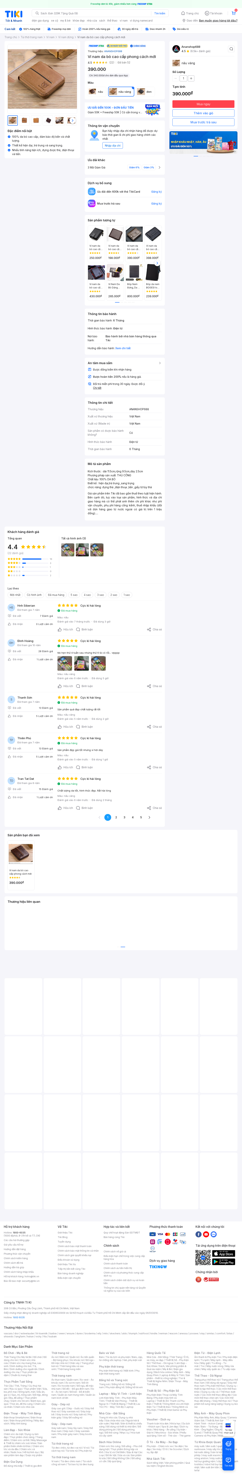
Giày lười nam (58, 1428)
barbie (53, 1333)
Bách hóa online (163, 1372)
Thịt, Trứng (21, 1385)
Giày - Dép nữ (60, 1404)
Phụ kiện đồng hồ (115, 1387)
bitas (230, 1333)
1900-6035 (19, 1232)
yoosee (193, 1333)
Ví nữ (86, 1447)
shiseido (8, 1336)
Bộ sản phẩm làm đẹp (24, 1454)
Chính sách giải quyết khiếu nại (74, 1255)
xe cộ (54, 20)
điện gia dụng (40, 20)
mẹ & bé (65, 20)
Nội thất (115, 1423)
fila (45, 1336)
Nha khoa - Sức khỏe (166, 1432)
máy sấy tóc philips (218, 1449)
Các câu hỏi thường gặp (16, 1240)
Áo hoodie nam (66, 1385)
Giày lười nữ (80, 1414)
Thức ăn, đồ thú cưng (21, 1403)
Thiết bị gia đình (33, 1465)
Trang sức (104, 1384)
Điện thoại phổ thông (21, 1420)
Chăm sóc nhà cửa (24, 1406)
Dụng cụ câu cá (210, 1391)
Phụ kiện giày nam (68, 1434)
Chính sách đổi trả (13, 1262)
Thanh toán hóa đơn (157, 1423)
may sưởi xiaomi (211, 1455)
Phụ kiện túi (85, 1450)
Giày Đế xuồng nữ (72, 1417)
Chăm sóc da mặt (13, 1434)
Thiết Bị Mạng (117, 1403)
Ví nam (55, 1461)
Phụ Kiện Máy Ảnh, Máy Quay (210, 1417)
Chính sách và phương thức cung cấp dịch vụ (124, 1274)
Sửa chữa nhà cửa (114, 1420)
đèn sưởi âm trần (210, 1467)
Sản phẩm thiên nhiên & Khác (23, 1445)
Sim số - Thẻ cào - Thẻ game (174, 1435)
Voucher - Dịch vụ (158, 1419)
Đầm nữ (64, 1357)
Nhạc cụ (124, 1432)
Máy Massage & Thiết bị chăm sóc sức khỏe (25, 1442)
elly (99, 1333)
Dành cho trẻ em (20, 1400)
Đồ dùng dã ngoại (216, 1382)
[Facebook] (198, 1234)
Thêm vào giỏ (203, 113)
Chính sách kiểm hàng (16, 1258)
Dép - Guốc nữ (75, 1408)
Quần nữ (74, 1357)
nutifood (144, 1333)
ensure (70, 1333)
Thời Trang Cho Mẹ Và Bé (18, 1357)
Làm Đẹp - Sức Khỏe (17, 1430)
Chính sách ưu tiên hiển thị (118, 1268)
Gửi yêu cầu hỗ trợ (13, 1244)
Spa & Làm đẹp (170, 1426)
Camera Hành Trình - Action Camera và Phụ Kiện (215, 1423)
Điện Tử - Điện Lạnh (207, 1353)
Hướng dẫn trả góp (14, 1267)
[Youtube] (206, 1234)
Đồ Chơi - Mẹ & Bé (15, 1353)
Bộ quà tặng (114, 1461)
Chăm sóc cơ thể (20, 1440)
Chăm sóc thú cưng (109, 1446)
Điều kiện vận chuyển (69, 1278)
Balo (101, 1357)
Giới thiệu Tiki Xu (67, 1264)
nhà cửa (92, 20)
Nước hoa (16, 1452)
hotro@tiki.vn (32, 1276)
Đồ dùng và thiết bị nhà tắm (121, 1426)
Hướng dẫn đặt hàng (15, 1249)
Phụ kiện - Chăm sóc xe (160, 1446)
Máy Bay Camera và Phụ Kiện (214, 1434)
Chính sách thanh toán (116, 1263)
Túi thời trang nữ (62, 1443)
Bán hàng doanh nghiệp (71, 1273)
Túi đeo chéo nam (71, 1461)
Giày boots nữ (64, 1414)
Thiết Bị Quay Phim (213, 1432)
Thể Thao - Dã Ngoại (208, 1375)
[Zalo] (214, 1234)
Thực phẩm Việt (32, 1388)
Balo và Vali (107, 1353)
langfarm (20, 1336)
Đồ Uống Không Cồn (119, 1458)
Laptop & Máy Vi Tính (172, 1375)
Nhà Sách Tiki (156, 1458)
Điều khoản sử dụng (68, 1259)
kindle (153, 1333)
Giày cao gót (58, 1408)
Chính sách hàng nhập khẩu (19, 1271)
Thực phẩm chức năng (22, 1437)
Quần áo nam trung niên (71, 1394)
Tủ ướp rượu (228, 1369)
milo (105, 1333)
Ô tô (165, 1449)
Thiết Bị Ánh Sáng (215, 1420)
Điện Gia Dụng (13, 1461)
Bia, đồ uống (15, 1397)
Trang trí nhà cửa (108, 1417)
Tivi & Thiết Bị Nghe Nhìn (166, 1380)
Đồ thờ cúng (111, 1432)
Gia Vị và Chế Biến (115, 1452)
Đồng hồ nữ (118, 1384)
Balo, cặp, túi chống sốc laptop (121, 1358)
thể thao (112, 20)
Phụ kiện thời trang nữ (110, 1370)
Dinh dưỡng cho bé (20, 1366)
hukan (30, 1336)
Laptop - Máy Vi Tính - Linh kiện (120, 1393)
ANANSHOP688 (113, 51)
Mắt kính (128, 1370)
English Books (165, 1465)
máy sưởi (199, 1446)
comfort (220, 1333)
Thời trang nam (61, 1375)
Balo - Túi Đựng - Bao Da (214, 1426)
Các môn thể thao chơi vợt (215, 1396)
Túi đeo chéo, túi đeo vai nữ (66, 1447)
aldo (124, 1333)
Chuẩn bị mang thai (21, 1375)
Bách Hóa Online (110, 1442)
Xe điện (179, 1446)
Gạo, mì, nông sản (21, 1394)
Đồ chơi (37, 1357)
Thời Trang (176, 1357)
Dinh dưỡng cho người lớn (23, 1369)
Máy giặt (205, 1363)
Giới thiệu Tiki (65, 1232)
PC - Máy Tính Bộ (114, 1406)
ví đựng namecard (141, 20)
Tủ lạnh (205, 1360)
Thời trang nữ (60, 1353)
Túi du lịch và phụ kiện (118, 1357)
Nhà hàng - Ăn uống (164, 1429)
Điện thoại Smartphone (16, 1417)
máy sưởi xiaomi (219, 1458)
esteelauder (27, 1333)
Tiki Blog (62, 1237)
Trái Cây (8, 1385)
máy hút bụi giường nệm (214, 1460)
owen (62, 1333)
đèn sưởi (210, 1446)
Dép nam (69, 1431)
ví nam (124, 20)
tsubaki (53, 1336)
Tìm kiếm (159, 13)
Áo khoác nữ (77, 1360)
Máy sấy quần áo (211, 1369)
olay (202, 1333)
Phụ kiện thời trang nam (119, 1372)
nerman (163, 1333)
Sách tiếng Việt (155, 1462)
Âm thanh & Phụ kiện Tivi (207, 1357)
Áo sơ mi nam (72, 1382)
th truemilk (42, 1333)
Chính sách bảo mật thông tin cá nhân (78, 1250)
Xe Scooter (176, 1449)
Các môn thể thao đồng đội (216, 1394)
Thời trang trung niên (69, 1369)
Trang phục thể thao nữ (207, 1379)
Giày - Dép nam (61, 1424)
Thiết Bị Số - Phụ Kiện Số (163, 1390)
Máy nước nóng (214, 1366)
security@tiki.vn (31, 1281)
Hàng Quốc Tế (156, 1353)
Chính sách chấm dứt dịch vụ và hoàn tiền (124, 1282)
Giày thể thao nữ (221, 1400)
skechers (115, 1333)
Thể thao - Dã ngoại (162, 1363)
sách (102, 20)
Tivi (202, 1366)
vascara (8, 1333)
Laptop (129, 1406)
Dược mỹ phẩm (34, 1455)
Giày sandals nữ (70, 1411)
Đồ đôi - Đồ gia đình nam (76, 1388)
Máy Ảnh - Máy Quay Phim (212, 1413)
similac (210, 1333)
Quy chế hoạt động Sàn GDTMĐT (122, 1232)
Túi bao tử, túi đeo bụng (80, 1464)
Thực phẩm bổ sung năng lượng (216, 1402)
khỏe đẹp (79, 20)
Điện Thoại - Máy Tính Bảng (22, 1413)
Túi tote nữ (72, 1450)
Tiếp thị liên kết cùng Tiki (71, 1268)
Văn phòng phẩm (174, 1462)
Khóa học (175, 1423)
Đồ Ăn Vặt (111, 1455)
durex (79, 1333)
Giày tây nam (75, 1428)
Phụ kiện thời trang (111, 1366)
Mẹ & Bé (167, 1369)
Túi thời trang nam (63, 1457)
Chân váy (74, 1363)
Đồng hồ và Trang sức (113, 1380)
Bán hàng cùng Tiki (114, 1237)
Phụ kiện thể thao (215, 1385)
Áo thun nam (58, 1379)
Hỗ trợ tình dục (31, 1452)
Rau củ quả (16, 1388)
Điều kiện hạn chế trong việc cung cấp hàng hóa (124, 1257)
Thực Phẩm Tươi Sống (18, 1381)
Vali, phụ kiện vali (132, 1360)
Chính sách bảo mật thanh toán (75, 1246)
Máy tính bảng (18, 1423)
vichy (38, 1336)
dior (16, 1333)
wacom (173, 1333)
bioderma (90, 1333)
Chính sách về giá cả (115, 1251)
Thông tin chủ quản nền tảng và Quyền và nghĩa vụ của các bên (125, 1289)
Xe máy (157, 1449)
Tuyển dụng (64, 1241)
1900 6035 (19, 1317)
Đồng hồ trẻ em (134, 1387)
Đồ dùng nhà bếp (13, 1465)
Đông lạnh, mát (27, 1391)
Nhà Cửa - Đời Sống (112, 1413)
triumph (133, 1333)
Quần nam (72, 1379)
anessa (183, 1333)
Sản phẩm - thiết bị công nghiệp (168, 1377)
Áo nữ (54, 1357)
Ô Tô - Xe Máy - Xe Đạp (162, 1442)
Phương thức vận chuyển (17, 1253)
